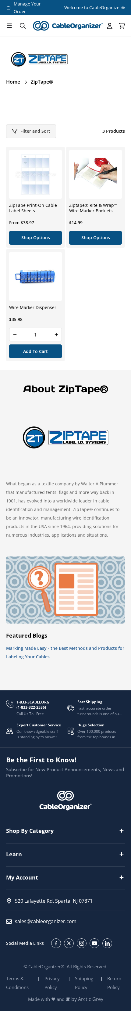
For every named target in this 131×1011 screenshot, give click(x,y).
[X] (69, 943)
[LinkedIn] (107, 943)
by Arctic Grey (87, 999)
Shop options (35, 237)
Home (13, 81)
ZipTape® (42, 81)
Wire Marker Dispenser (32, 307)
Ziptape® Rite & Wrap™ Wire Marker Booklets (93, 208)
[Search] (22, 26)
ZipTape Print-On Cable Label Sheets (33, 208)
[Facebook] (56, 943)
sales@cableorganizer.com (45, 921)
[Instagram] (82, 943)
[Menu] (9, 26)
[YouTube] (94, 943)
